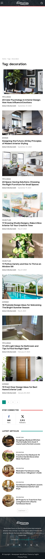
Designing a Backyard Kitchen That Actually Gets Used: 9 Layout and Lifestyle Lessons (28, 442)
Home (4, 59)
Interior (5, 138)
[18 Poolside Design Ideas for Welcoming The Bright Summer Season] (22, 286)
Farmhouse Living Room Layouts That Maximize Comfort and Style (29, 487)
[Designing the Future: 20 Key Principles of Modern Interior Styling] (22, 122)
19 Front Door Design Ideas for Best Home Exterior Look (19, 388)
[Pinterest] (25, 545)
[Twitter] (37, 545)
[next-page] (17, 402)
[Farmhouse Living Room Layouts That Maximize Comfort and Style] (8, 486)
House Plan (6, 220)
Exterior (5, 302)
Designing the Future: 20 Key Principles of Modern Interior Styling (21, 142)
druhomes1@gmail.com (26, 539)
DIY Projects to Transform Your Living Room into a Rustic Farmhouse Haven (29, 502)
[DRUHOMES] (22, 3)
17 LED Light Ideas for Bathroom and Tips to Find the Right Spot (20, 347)
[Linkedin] (19, 545)
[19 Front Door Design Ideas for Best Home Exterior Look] (22, 368)
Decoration (20, 452)
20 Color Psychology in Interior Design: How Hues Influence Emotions (21, 101)
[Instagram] (14, 545)
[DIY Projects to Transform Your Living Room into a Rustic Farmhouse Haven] (8, 501)
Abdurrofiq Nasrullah (9, 106)
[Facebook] (8, 545)
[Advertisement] (22, 31)
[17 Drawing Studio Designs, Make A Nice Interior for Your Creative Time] (22, 204)
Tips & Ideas (6, 97)
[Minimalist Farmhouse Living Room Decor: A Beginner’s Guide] (8, 471)
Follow (22, 415)
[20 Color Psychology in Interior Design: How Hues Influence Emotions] (22, 81)
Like (9, 415)
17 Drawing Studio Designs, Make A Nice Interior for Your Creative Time (22, 224)
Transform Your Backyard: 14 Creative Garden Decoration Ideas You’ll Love (28, 457)
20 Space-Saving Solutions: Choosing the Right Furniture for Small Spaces (21, 183)
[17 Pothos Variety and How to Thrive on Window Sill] (22, 245)
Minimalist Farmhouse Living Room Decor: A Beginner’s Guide (29, 472)
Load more (21, 511)
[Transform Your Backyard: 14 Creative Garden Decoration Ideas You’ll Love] (8, 456)
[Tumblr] (31, 545)
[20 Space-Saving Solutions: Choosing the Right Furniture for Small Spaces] (22, 163)
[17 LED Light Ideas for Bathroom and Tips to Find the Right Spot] (22, 328)
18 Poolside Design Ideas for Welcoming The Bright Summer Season (21, 306)
